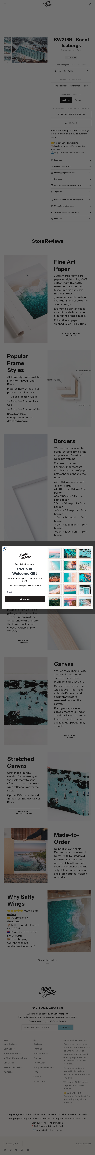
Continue (25, 599)
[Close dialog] (5, 549)
